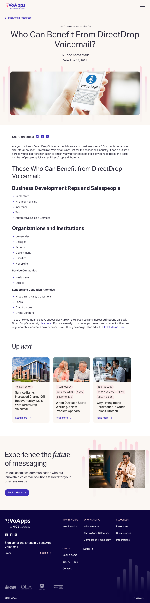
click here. (46, 323)
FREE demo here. (115, 327)
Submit (44, 552)
